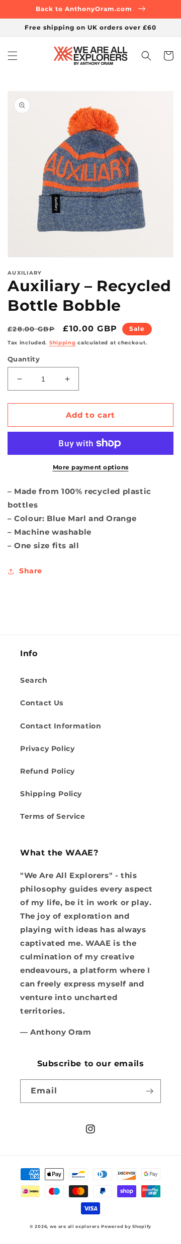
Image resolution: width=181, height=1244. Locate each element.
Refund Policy (47, 771)
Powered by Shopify (126, 1226)
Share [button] (30, 570)
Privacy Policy (47, 748)
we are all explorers (75, 1226)
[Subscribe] (149, 1091)
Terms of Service (52, 816)
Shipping (62, 342)
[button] (13, 56)
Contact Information (60, 725)
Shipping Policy (51, 793)
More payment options (91, 467)
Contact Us (41, 702)
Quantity (24, 359)
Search (34, 680)
